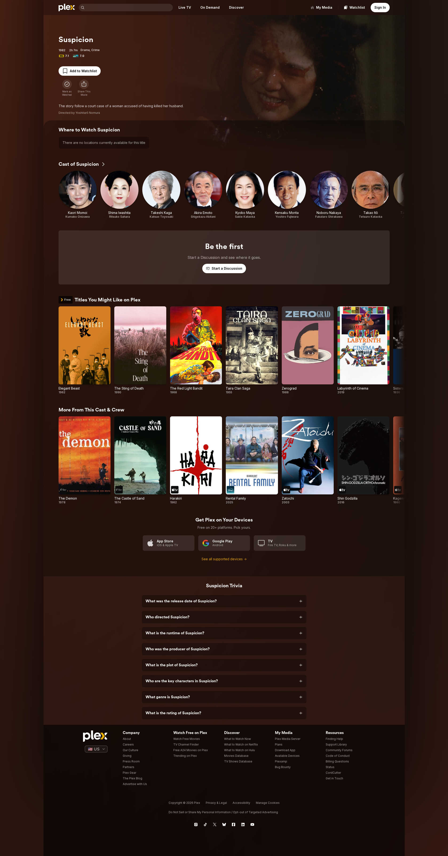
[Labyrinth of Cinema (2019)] (363, 350)
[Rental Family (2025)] (252, 460)
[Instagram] (196, 824)
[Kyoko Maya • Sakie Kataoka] (245, 195)
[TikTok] (205, 824)
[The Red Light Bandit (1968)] (196, 350)
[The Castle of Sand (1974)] (140, 460)
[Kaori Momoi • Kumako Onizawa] (78, 195)
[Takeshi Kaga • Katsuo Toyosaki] (161, 195)
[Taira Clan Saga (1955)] (252, 350)
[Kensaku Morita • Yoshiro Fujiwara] (287, 195)
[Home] (67, 7)
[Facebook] (233, 824)
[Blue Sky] (224, 824)
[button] (83, 87)
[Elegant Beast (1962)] (85, 350)
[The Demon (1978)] (85, 460)
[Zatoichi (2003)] (308, 460)
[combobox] (129, 7)
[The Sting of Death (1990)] (140, 350)
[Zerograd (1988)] (308, 350)
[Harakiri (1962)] (196, 460)
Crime (95, 50)
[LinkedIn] (243, 824)
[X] (214, 824)
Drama (85, 50)
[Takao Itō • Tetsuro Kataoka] (371, 195)
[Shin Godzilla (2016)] (363, 460)
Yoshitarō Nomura (87, 112)
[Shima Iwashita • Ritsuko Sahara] (119, 195)
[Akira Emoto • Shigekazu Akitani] (203, 195)
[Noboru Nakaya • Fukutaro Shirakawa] (329, 195)
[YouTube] (252, 824)
